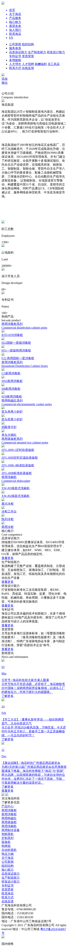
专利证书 (15, 56)
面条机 (6, 842)
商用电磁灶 (9, 818)
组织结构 (28, 44)
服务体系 (15, 48)
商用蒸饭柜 (9, 822)
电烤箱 (6, 845)
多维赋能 (15, 60)
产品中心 (8, 806)
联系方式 (15, 68)
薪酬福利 (41, 64)
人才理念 (15, 64)
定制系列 (8, 838)
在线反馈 (28, 68)
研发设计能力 (56, 52)
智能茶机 (8, 834)
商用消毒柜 (9, 810)
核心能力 (8, 869)
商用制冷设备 (11, 830)
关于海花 (8, 857)
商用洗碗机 (9, 826)
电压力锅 (8, 853)
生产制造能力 (37, 52)
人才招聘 (28, 64)
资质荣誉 (28, 56)
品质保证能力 (18, 52)
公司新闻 (15, 44)
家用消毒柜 (9, 814)
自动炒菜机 (9, 849)
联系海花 (8, 893)
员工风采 (54, 64)
